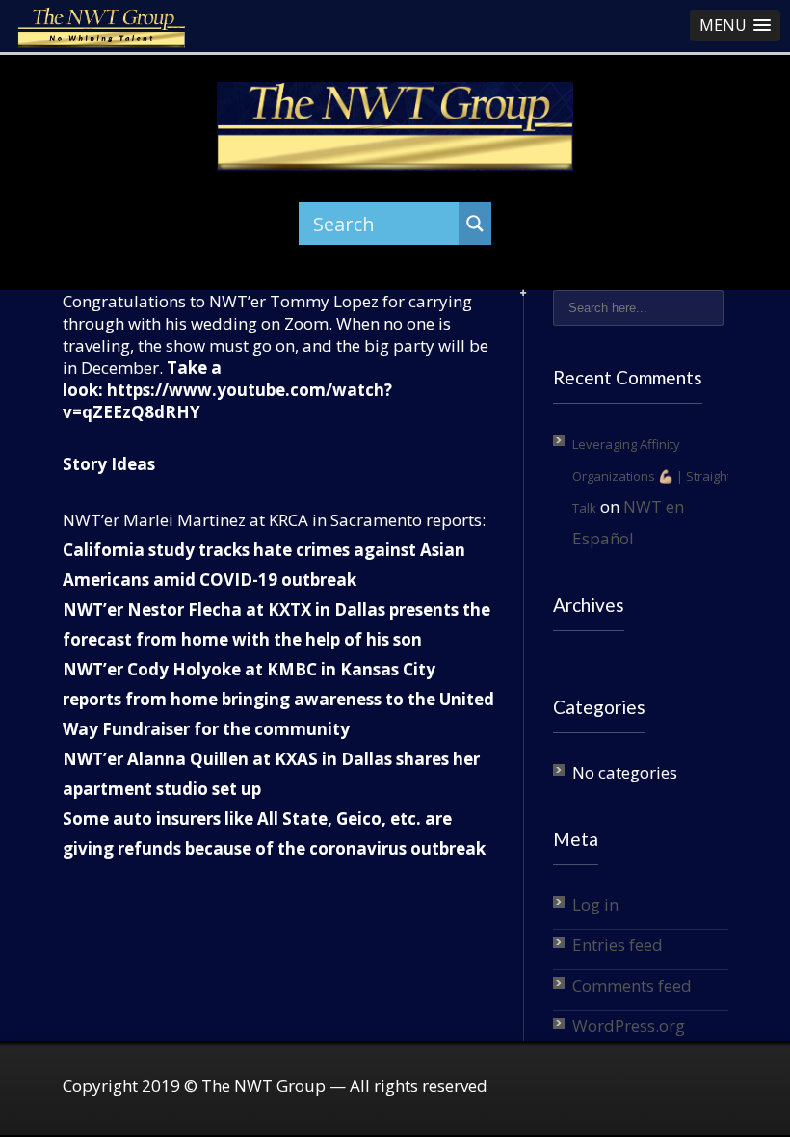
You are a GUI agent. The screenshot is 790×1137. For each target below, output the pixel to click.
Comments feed (632, 985)
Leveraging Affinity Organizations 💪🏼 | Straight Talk (651, 476)
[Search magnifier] (475, 223)
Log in (595, 904)
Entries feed (617, 945)
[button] (735, 25)
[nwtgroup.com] (395, 126)
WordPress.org (628, 1026)
